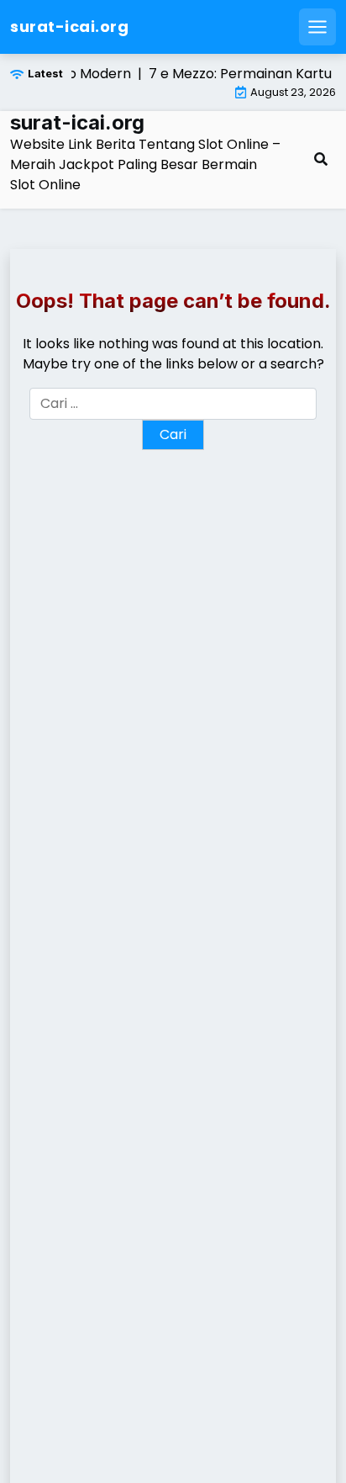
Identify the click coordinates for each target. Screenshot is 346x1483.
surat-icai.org (69, 26)
